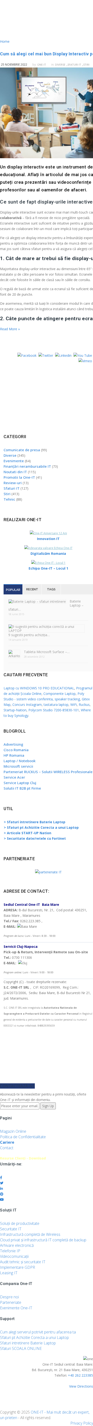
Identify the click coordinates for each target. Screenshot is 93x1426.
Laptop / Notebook (20, 760)
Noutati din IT (15, 471)
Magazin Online (13, 1131)
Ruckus (84, 704)
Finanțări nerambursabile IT (27, 466)
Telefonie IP (10, 1250)
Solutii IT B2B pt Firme (22, 788)
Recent (32, 589)
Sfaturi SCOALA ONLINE (21, 1348)
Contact (6, 1147)
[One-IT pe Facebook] (26, 355)
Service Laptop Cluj (20, 782)
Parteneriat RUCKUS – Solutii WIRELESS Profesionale (48, 771)
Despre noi (9, 1297)
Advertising (13, 744)
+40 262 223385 (80, 1375)
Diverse (60, 64)
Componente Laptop (59, 693)
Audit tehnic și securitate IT (22, 1261)
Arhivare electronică (17, 1245)
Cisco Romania (16, 749)
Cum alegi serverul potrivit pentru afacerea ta (38, 1332)
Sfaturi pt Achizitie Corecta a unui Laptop (34, 1337)
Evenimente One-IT (16, 1308)
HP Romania (14, 755)
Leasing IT (8, 1272)
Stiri (7, 493)
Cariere (7, 1142)
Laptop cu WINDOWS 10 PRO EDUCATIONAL (39, 688)
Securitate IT (10, 1229)
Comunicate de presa (22, 449)
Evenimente (14, 460)
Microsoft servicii (18, 766)
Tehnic (9, 499)
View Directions (81, 1386)
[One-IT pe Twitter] (45, 355)
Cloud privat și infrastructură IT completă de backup (43, 1240)
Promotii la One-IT (19, 477)
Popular (13, 590)
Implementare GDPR (17, 1267)
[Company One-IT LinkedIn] (63, 355)
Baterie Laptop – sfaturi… (45, 605)
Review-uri (13, 482)
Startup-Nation (15, 710)
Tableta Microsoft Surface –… (47, 652)
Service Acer (14, 777)
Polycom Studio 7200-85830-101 (53, 710)
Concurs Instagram (27, 704)
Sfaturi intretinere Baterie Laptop (28, 1343)
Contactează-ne (17, 1086)
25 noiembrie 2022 (14, 65)
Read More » (10, 329)
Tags (51, 589)
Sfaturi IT (74, 64)
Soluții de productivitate (19, 1223)
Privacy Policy (81, 1423)
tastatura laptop (56, 704)
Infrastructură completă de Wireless (30, 1234)
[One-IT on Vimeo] (85, 361)
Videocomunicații (14, 1256)
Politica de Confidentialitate (23, 1136)
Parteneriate (10, 1302)
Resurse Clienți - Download (23, 1158)
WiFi (73, 704)
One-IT (41, 64)
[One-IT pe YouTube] (82, 355)
